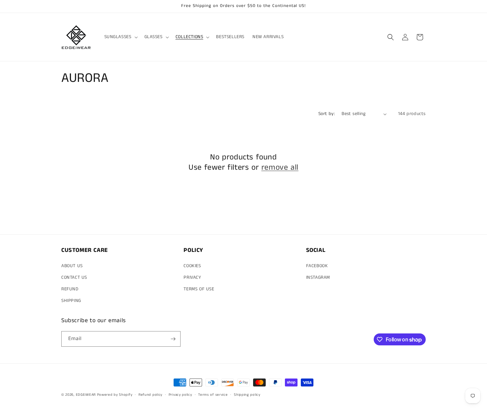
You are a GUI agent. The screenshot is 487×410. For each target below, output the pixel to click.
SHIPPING (71, 300)
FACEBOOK (317, 266)
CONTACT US (74, 277)
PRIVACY (192, 277)
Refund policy (150, 394)
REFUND (70, 289)
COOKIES (192, 266)
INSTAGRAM (318, 277)
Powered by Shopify (115, 394)
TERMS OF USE (199, 289)
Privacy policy (180, 394)
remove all (279, 167)
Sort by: (326, 113)
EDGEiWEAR (86, 394)
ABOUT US (72, 266)
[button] (120, 37)
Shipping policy (247, 394)
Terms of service (213, 394)
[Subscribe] (173, 339)
